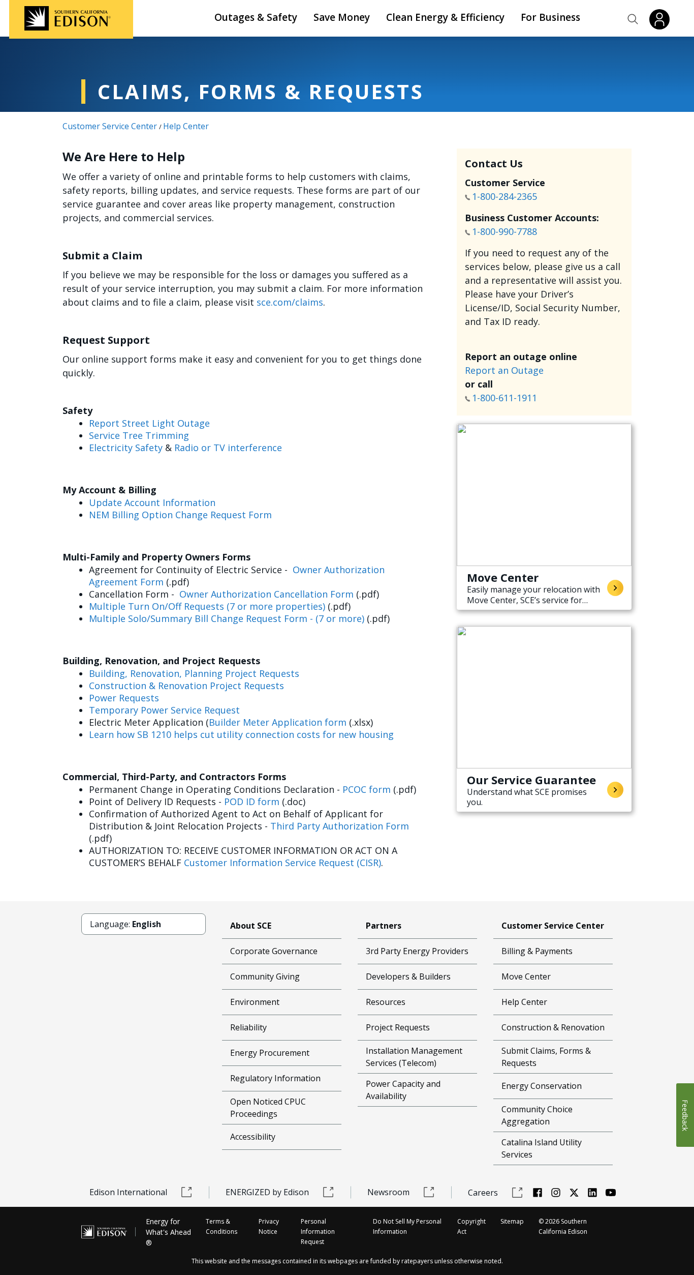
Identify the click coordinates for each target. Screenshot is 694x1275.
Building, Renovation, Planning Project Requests (194, 673)
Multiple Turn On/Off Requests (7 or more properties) (207, 606)
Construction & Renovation (553, 1027)
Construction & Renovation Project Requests (186, 685)
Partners (383, 925)
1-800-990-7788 (504, 231)
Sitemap (512, 1221)
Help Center (186, 126)
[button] (633, 19)
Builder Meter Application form (277, 722)
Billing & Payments (537, 951)
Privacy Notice (269, 1226)
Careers (483, 1192)
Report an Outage (504, 370)
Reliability (248, 1027)
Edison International (128, 1192)
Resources (385, 1001)
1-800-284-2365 (506, 196)
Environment (254, 1001)
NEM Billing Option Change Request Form (180, 515)
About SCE (250, 925)
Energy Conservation (541, 1085)
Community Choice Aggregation (537, 1115)
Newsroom (388, 1192)
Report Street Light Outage (149, 423)
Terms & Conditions (221, 1226)
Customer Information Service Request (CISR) (282, 862)
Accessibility (252, 1136)
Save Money (341, 17)
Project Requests (398, 1027)
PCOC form (366, 789)
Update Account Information (152, 502)
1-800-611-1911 (506, 398)
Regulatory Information (275, 1078)
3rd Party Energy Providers (417, 951)
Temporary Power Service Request (164, 710)
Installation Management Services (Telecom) (414, 1057)
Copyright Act (471, 1226)
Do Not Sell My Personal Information (407, 1226)
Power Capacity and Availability (403, 1090)
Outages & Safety (255, 17)
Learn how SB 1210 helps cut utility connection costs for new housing (241, 734)
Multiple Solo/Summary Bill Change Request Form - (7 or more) (226, 618)
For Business (550, 17)
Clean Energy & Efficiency (445, 17)
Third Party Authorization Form (339, 826)
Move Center (526, 976)
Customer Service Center (109, 126)
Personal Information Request (318, 1231)
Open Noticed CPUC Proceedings (268, 1107)
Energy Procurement (269, 1052)
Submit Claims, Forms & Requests (546, 1057)
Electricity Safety (126, 447)
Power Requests (124, 698)
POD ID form (251, 801)
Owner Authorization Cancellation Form (266, 594)
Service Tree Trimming (139, 435)
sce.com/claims (290, 302)
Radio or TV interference (228, 447)
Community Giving (265, 976)
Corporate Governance (274, 951)
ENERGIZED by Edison (267, 1192)
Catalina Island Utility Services (541, 1148)
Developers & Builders (408, 976)
